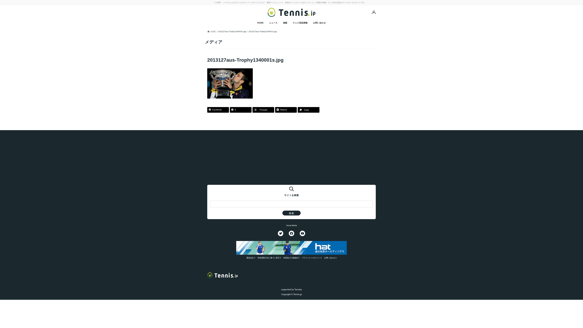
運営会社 (250, 258)
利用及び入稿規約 (290, 258)
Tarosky (298, 289)
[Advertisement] (352, 76)
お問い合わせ (329, 258)
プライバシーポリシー (311, 258)
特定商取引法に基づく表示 (269, 258)
